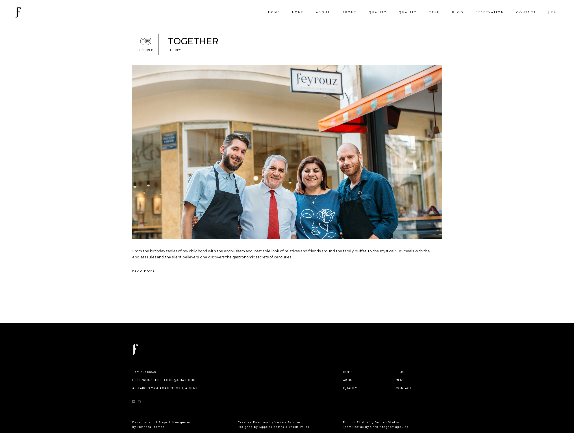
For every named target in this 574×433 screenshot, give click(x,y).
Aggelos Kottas (271, 426)
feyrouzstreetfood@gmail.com (166, 380)
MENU (400, 380)
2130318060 (146, 371)
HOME (347, 371)
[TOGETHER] (287, 152)
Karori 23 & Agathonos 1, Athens (167, 388)
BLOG (400, 371)
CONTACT (404, 388)
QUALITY (350, 388)
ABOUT (348, 380)
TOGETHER (193, 41)
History (174, 50)
